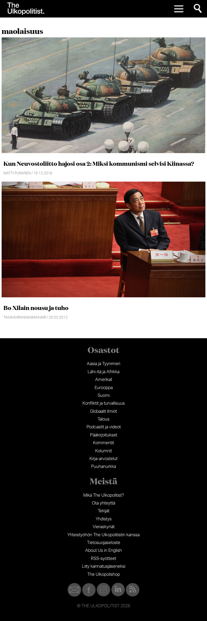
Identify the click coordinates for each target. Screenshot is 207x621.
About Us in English (103, 550)
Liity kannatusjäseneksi (103, 566)
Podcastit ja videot (104, 427)
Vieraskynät (104, 527)
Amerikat (103, 379)
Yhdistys (104, 519)
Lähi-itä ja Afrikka (103, 372)
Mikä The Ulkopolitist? (103, 495)
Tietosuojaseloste (103, 543)
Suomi (104, 395)
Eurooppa (104, 388)
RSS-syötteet (103, 558)
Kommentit (103, 443)
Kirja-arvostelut (103, 459)
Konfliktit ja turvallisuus (103, 403)
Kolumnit (103, 451)
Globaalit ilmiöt (103, 411)
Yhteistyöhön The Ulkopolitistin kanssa (103, 535)
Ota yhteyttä (103, 503)
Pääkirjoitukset (103, 435)
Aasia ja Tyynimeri (103, 364)
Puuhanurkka (103, 466)
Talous (103, 419)
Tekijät (103, 511)
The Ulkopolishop (103, 574)
